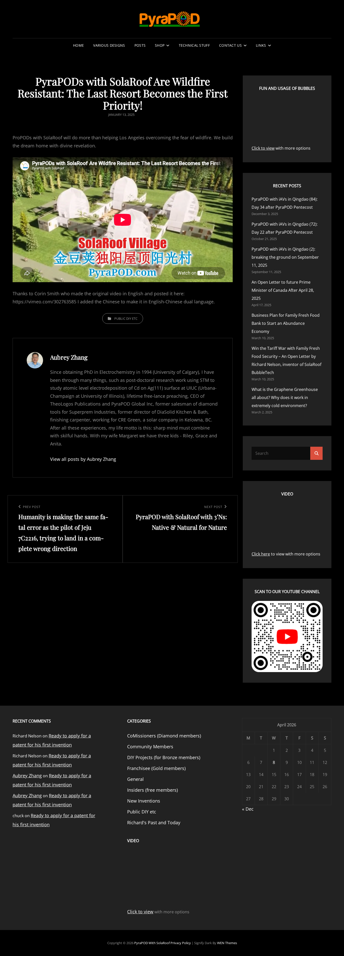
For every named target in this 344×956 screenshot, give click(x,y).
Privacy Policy (180, 943)
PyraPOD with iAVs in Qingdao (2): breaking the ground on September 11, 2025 (285, 257)
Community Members (150, 746)
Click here (261, 554)
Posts (140, 45)
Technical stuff (194, 45)
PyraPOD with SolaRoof (152, 943)
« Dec (248, 809)
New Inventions (143, 801)
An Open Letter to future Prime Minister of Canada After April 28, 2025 (283, 290)
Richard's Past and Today (153, 822)
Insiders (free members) (152, 790)
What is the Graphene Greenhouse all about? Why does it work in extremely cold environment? (285, 397)
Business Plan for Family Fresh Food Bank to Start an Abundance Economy (286, 323)
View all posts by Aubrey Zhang (83, 459)
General (135, 779)
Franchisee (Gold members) (156, 768)
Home (78, 45)
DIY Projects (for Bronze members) (163, 757)
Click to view (263, 148)
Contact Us (230, 45)
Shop (159, 45)
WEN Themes (227, 943)
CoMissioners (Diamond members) (164, 736)
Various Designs (109, 45)
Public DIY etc (125, 318)
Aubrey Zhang (27, 776)
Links (261, 45)
